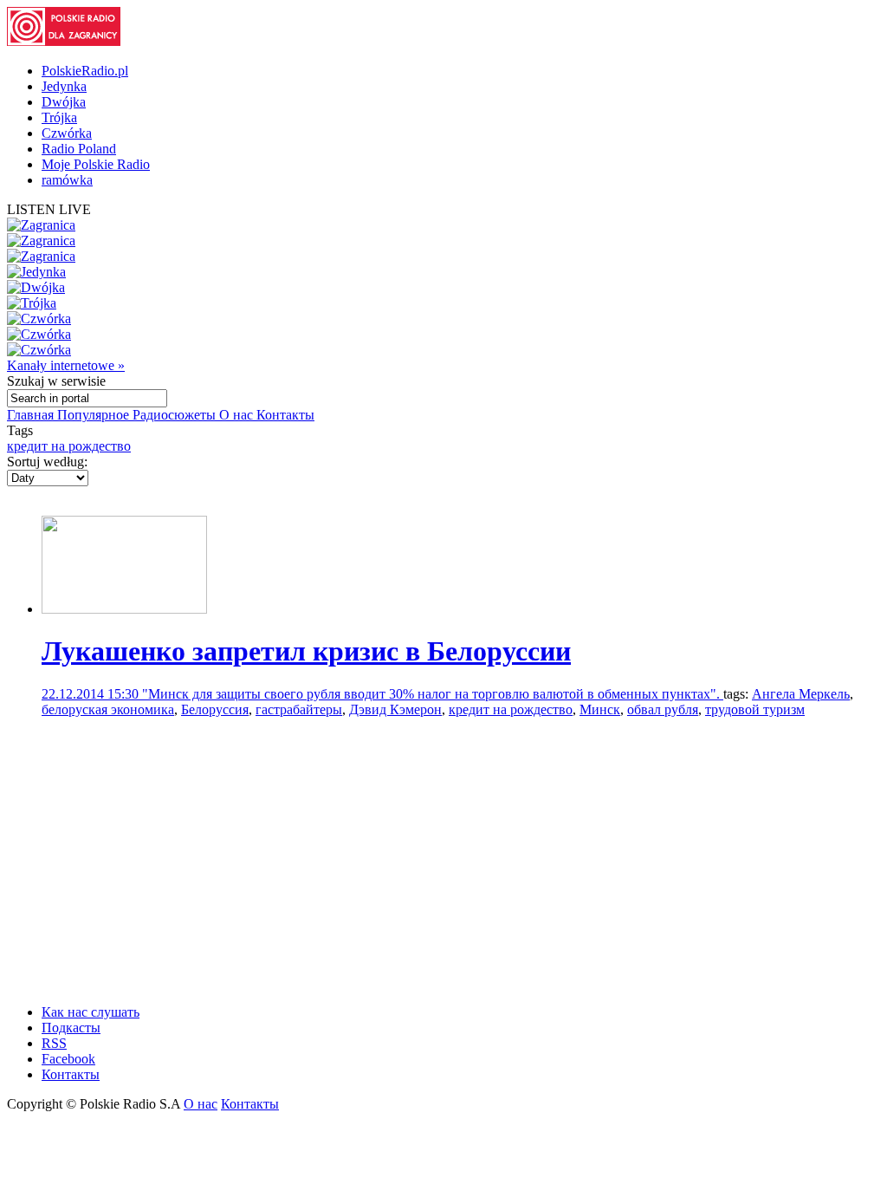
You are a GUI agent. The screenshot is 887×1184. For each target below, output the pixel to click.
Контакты (285, 414)
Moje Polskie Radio (96, 164)
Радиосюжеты (176, 414)
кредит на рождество (69, 446)
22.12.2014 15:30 (92, 693)
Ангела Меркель (801, 693)
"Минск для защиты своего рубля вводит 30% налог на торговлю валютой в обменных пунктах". (432, 693)
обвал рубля (662, 709)
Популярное (95, 414)
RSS (54, 1043)
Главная (32, 414)
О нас (237, 414)
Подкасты (71, 1027)
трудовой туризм (755, 709)
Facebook (68, 1058)
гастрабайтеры (299, 709)
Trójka (59, 117)
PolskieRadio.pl (85, 70)
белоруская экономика (108, 709)
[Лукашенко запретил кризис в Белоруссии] (124, 609)
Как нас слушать (90, 1012)
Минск (599, 709)
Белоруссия (215, 709)
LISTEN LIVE (49, 209)
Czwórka (67, 133)
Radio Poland (79, 148)
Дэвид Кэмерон (395, 709)
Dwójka (64, 101)
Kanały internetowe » (66, 365)
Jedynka (64, 86)
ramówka (67, 179)
